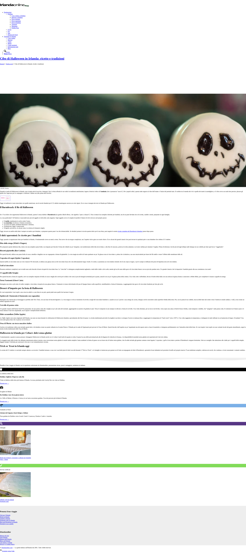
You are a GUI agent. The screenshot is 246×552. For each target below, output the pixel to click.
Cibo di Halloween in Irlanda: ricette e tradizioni (32, 58)
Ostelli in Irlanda (5, 518)
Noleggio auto (4, 501)
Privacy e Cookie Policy (7, 544)
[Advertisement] (122, 79)
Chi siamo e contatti (6, 542)
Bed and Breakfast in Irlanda (8, 522)
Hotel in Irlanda (5, 517)
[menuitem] (125, 24)
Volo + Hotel (4, 459)
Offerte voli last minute (7, 500)
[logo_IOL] (14, 9)
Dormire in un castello (6, 524)
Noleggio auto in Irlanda (7, 520)
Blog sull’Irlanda (5, 541)
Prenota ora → (4, 383)
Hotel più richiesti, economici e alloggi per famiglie (15, 458)
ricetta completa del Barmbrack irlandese (130, 231)
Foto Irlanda (3, 537)
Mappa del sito (4, 536)
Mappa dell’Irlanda (6, 539)
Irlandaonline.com (7, 547)
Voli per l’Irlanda (5, 515)
